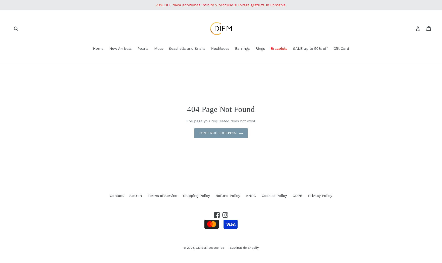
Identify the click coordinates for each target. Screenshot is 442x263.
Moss (158, 48)
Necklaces (220, 48)
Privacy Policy (320, 195)
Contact (117, 195)
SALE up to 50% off (310, 48)
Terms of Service (162, 195)
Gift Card (341, 48)
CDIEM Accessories (210, 247)
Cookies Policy (274, 195)
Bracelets (279, 48)
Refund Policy (228, 195)
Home (98, 48)
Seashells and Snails (187, 48)
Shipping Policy (196, 195)
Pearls (142, 48)
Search (135, 195)
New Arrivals (120, 48)
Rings (260, 48)
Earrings (242, 48)
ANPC (251, 195)
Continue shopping (217, 133)
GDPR (297, 195)
